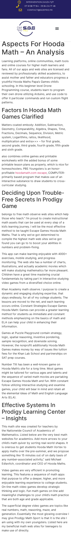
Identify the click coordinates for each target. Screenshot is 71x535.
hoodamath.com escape (31, 172)
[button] (57, 28)
